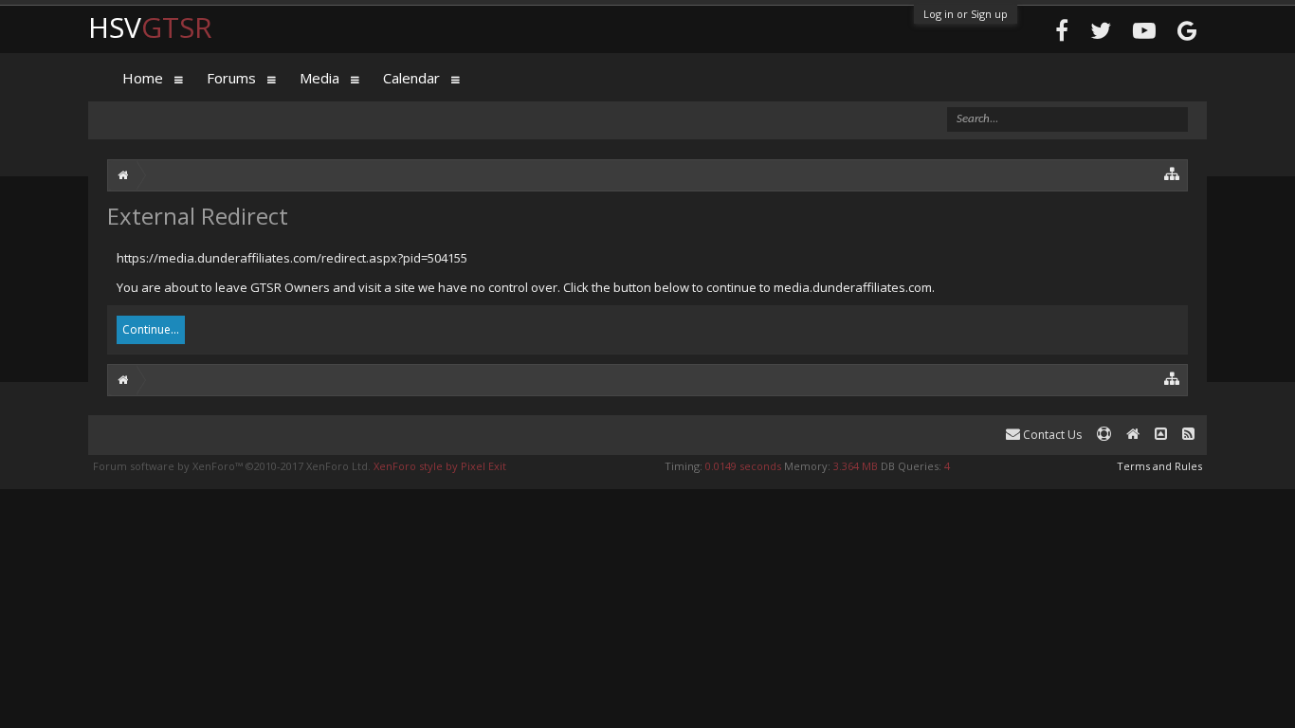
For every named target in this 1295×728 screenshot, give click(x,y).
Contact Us (1051, 435)
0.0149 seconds (743, 466)
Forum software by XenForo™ (232, 466)
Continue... (150, 329)
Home (142, 77)
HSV (150, 27)
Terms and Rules (1159, 466)
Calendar (411, 77)
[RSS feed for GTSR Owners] (1188, 434)
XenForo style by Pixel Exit (440, 466)
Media (319, 77)
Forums (231, 77)
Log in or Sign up (965, 14)
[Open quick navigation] (1172, 173)
